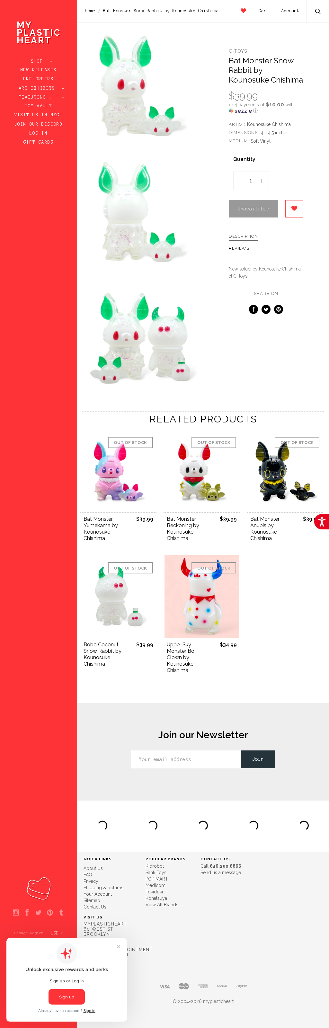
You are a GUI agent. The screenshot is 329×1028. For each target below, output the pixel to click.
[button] (266, 108)
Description (243, 236)
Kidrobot (155, 866)
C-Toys (238, 51)
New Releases (39, 70)
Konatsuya (156, 898)
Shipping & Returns (103, 887)
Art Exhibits (38, 88)
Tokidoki (154, 891)
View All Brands (162, 904)
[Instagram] (16, 913)
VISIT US (93, 917)
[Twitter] (38, 913)
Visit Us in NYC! (38, 115)
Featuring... (38, 97)
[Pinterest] (50, 913)
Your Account (98, 894)
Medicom (155, 885)
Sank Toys (156, 872)
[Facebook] (27, 913)
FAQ (88, 874)
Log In (39, 133)
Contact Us (95, 906)
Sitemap (92, 900)
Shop (38, 61)
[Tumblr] (61, 913)
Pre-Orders (38, 79)
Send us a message (220, 872)
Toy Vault (38, 106)
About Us (93, 868)
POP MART (157, 879)
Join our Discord (38, 124)
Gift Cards (38, 142)
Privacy (91, 881)
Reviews (239, 248)
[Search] (318, 12)
